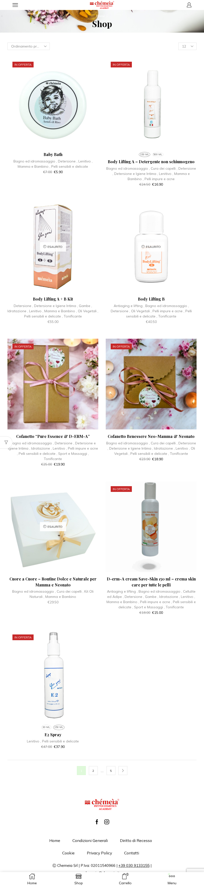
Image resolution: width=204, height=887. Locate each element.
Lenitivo (84, 161)
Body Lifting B (151, 299)
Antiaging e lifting (128, 306)
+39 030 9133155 (134, 865)
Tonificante (73, 316)
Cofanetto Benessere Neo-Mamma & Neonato (151, 436)
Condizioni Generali (90, 840)
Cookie (68, 852)
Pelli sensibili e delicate (69, 166)
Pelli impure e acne (160, 179)
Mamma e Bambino (33, 166)
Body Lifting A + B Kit (53, 299)
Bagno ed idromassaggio (34, 161)
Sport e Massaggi (72, 453)
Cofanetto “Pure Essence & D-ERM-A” (53, 436)
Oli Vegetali (87, 311)
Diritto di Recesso (136, 840)
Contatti (131, 852)
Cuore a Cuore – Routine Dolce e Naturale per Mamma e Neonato (53, 581)
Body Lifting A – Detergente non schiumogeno (151, 161)
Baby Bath (53, 154)
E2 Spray (53, 734)
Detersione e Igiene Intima (135, 173)
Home (100, 16)
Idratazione (16, 311)
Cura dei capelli (163, 168)
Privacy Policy (99, 852)
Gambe (84, 306)
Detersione (67, 161)
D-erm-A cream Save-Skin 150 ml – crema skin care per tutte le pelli (151, 581)
